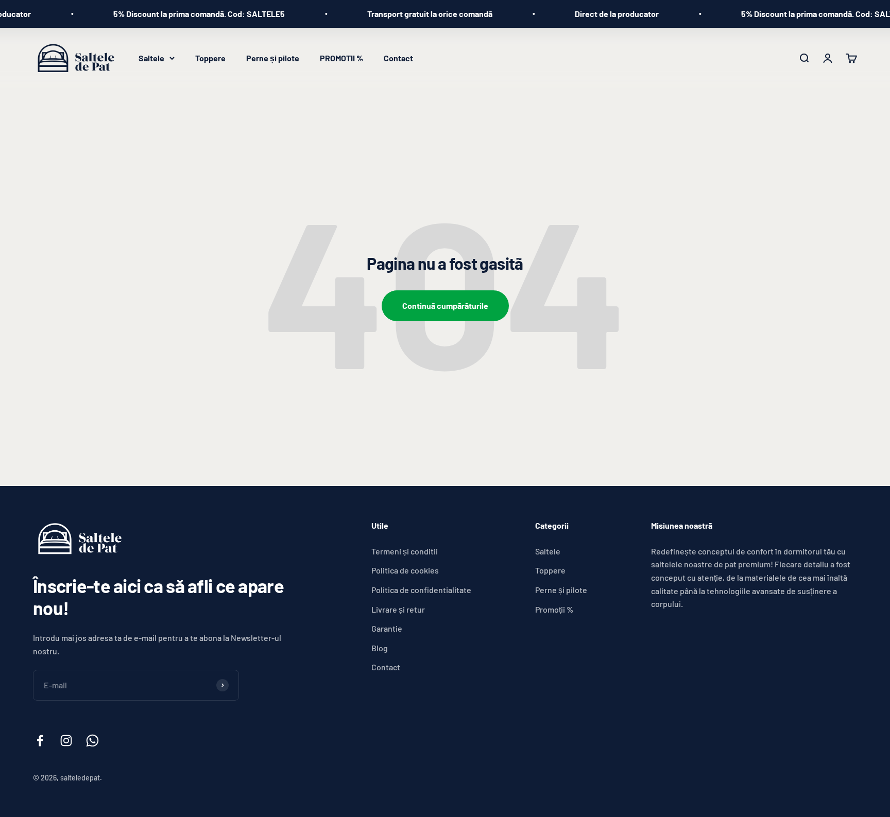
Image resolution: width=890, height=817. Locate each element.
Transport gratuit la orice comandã (412, 14)
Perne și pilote (272, 58)
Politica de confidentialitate (421, 590)
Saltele (151, 58)
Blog (379, 648)
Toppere (210, 58)
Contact (398, 58)
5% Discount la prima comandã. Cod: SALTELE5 (181, 14)
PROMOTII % (341, 58)
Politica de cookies (405, 570)
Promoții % (554, 609)
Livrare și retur (398, 609)
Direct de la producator (599, 14)
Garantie (386, 628)
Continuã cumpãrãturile (445, 305)
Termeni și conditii (404, 551)
